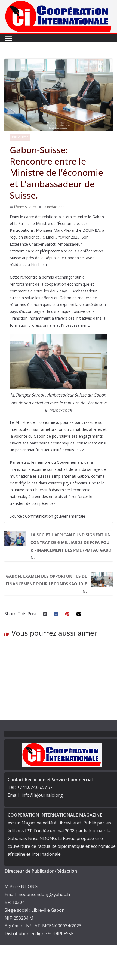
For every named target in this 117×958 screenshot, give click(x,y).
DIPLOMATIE (20, 137)
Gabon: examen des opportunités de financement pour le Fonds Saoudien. (46, 583)
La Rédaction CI (54, 207)
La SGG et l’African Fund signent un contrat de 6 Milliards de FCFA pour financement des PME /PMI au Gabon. (71, 546)
